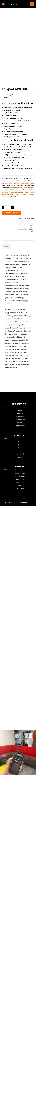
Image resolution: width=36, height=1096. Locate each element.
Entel (20, 442)
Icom (20, 448)
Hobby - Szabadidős (25, 222)
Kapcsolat (20, 416)
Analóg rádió (20, 473)
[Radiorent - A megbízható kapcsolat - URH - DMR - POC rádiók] (9, 4)
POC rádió (20, 482)
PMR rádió (20, 479)
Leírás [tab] (6, 246)
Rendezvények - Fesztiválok (26, 225)
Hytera (20, 445)
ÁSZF (20, 410)
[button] (32, 4)
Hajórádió (20, 488)
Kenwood (20, 454)
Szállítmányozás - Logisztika (26, 229)
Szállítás (20, 413)
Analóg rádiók (22, 218)
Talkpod (31, 231)
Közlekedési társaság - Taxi (26, 224)
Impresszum (20, 426)
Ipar (32, 222)
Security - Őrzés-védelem (27, 227)
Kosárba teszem (12, 213)
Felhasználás (29, 220)
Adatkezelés (20, 419)
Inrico (20, 451)
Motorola (20, 457)
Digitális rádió (20, 476)
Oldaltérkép (20, 423)
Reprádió (20, 485)
